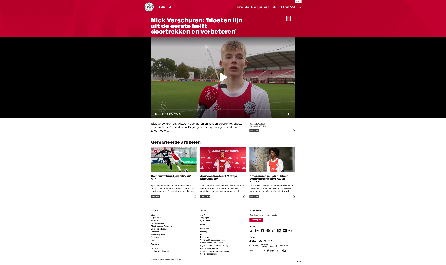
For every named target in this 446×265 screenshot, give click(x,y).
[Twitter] (251, 230)
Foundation (156, 237)
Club (247, 7)
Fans (253, 7)
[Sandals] (274, 246)
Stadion (154, 215)
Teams (240, 7)
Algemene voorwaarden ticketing (214, 245)
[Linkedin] (279, 230)
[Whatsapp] (290, 230)
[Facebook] (262, 230)
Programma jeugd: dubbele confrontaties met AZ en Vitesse (268, 178)
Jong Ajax (204, 218)
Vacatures (204, 229)
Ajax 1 (202, 215)
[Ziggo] (162, 7)
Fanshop (263, 7)
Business (155, 232)
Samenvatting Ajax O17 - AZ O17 (171, 177)
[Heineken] (277, 251)
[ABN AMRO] (268, 241)
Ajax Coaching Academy (161, 226)
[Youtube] (268, 230)
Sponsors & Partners (159, 229)
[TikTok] (273, 230)
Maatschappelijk (158, 234)
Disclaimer (204, 237)
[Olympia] (261, 251)
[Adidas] (260, 241)
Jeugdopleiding (157, 223)
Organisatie (156, 218)
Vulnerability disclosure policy (212, 240)
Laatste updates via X (160, 251)
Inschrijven (256, 220)
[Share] (293, 130)
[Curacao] (253, 246)
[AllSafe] (270, 251)
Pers (153, 240)
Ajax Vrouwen (206, 220)
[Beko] (283, 251)
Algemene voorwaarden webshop (214, 251)
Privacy (203, 234)
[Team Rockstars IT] (284, 245)
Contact (154, 248)
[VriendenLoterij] (264, 245)
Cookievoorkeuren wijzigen (211, 243)
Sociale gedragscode (209, 254)
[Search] (300, 7)
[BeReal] (285, 230)
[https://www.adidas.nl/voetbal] (169, 7)
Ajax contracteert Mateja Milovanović (218, 177)
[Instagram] (257, 230)
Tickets (274, 7)
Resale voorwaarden (209, 248)
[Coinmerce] (252, 251)
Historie (154, 220)
